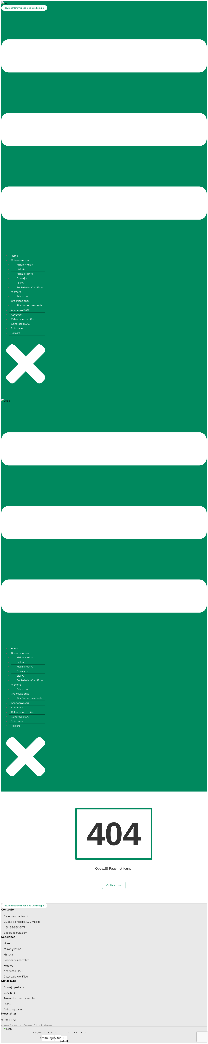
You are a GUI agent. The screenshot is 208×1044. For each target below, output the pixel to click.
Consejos (22, 278)
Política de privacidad (43, 1025)
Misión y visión (25, 264)
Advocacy (17, 314)
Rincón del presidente (29, 305)
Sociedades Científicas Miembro (27, 289)
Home (14, 255)
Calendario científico (23, 319)
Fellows (15, 333)
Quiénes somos (20, 260)
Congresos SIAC (20, 323)
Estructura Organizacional (20, 298)
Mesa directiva (25, 273)
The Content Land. (89, 1033)
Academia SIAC (20, 310)
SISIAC (20, 282)
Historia (21, 269)
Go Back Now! (113, 885)
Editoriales (17, 328)
